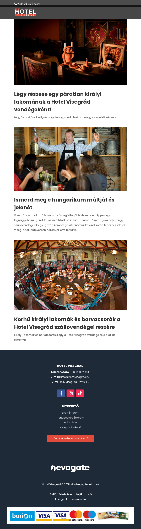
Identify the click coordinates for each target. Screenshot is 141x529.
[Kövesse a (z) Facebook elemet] (61, 393)
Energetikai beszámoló (70, 499)
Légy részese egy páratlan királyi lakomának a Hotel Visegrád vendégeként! (57, 101)
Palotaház (70, 422)
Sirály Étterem (70, 412)
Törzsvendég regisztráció (70, 438)
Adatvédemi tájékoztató (75, 494)
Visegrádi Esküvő (70, 427)
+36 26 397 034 (28, 4)
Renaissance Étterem (70, 417)
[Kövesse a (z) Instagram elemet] (70, 393)
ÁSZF (53, 494)
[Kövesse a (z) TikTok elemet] (80, 393)
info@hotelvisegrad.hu (75, 377)
